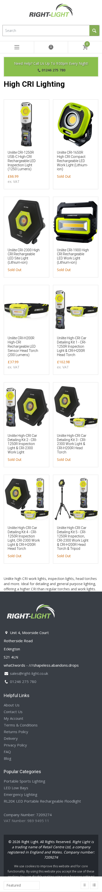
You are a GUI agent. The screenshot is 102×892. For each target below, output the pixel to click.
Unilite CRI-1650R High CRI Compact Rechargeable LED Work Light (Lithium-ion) (72, 160)
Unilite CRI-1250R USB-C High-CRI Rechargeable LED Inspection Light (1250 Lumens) (22, 160)
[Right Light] (51, 12)
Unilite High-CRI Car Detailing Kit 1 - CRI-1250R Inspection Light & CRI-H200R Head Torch (71, 346)
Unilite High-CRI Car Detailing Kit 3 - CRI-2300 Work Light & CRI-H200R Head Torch (71, 444)
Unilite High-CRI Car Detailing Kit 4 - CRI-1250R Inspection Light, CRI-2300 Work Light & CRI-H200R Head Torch (24, 538)
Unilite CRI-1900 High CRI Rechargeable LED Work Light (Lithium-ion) (73, 256)
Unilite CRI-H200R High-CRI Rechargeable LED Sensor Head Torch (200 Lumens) (23, 346)
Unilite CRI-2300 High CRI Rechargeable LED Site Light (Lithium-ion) (24, 256)
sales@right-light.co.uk (29, 673)
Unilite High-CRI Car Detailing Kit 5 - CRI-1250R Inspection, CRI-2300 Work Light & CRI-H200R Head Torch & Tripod (72, 538)
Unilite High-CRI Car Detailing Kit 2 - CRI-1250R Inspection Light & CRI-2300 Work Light (22, 444)
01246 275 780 (53, 70)
